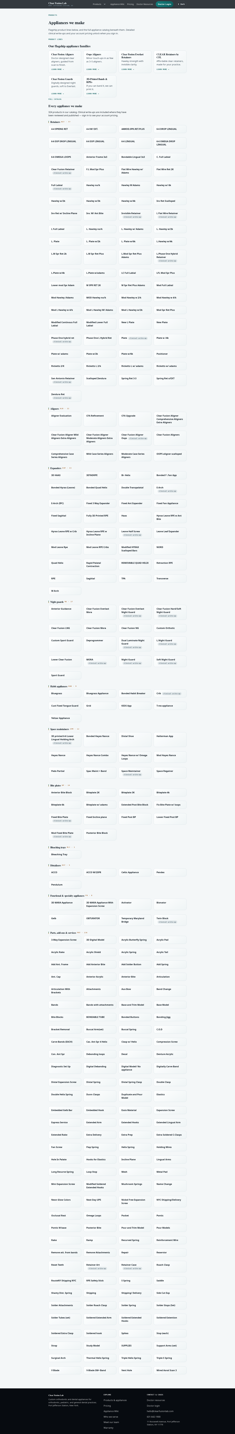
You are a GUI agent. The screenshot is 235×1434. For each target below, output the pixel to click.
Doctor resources (156, 1400)
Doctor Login (164, 4)
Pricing (130, 4)
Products (97, 4)
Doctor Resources (145, 4)
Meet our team (111, 1422)
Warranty (108, 1427)
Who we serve (111, 1416)
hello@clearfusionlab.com (160, 1411)
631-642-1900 (153, 1416)
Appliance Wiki (117, 4)
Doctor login (153, 1405)
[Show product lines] (105, 4)
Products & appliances (115, 1400)
